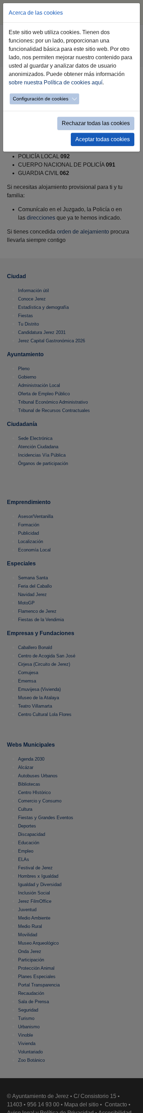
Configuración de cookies (40, 98)
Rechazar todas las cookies (96, 123)
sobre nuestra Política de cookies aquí (55, 82)
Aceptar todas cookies (102, 139)
